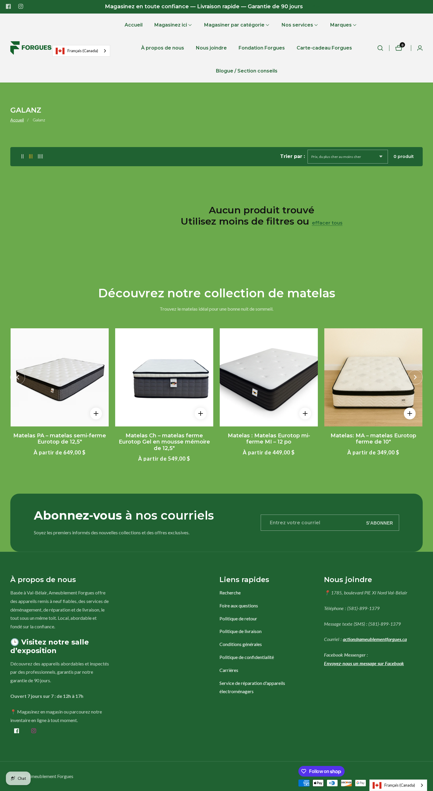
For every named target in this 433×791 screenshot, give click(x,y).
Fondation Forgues (262, 48)
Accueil (134, 25)
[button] (170, 25)
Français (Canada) (82, 50)
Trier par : (292, 156)
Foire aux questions (238, 605)
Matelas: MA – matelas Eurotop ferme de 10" (373, 439)
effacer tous (327, 223)
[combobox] (81, 51)
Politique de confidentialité (246, 657)
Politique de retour (238, 618)
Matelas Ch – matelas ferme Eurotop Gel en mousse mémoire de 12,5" (164, 442)
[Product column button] (22, 157)
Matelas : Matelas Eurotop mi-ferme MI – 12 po (269, 439)
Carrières (228, 670)
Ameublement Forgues (50, 776)
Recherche (230, 592)
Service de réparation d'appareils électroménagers (252, 687)
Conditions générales (240, 644)
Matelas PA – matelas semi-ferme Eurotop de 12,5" (59, 439)
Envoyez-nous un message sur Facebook (364, 663)
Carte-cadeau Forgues (324, 48)
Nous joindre (211, 48)
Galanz (39, 119)
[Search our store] (380, 48)
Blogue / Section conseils (246, 71)
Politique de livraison (240, 631)
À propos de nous (162, 48)
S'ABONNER (379, 522)
